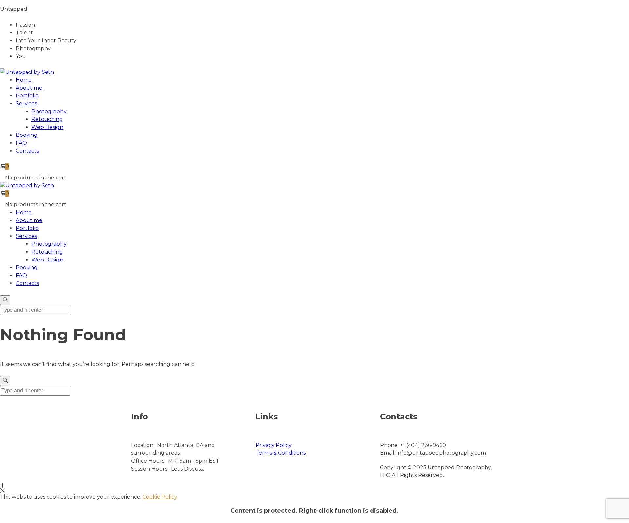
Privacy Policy (274, 445)
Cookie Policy (160, 497)
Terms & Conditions (281, 453)
